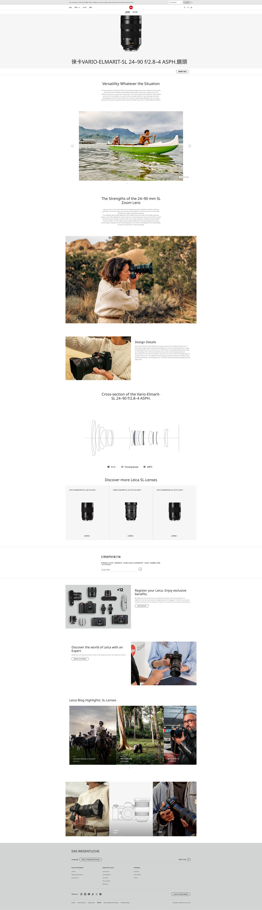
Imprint (73, 902)
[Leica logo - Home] (131, 7)
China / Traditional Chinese (90, 859)
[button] (188, 859)
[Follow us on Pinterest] (100, 894)
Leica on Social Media (181, 894)
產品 (70, 7)
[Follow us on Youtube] (85, 894)
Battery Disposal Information (111, 902)
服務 (90, 7)
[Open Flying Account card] (188, 7)
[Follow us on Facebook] (89, 894)
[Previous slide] (74, 735)
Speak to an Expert (80, 659)
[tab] (127, 183)
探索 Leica (77, 7)
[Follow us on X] (96, 894)
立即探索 (86, 536)
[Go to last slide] (74, 146)
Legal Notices (91, 902)
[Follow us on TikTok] (92, 894)
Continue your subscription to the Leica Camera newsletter (140, 569)
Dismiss (192, 2)
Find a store (191, 7)
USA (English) (173, 2)
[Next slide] (187, 146)
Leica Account (141, 606)
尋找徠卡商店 (182, 72)
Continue (186, 2)
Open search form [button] (184, 7)
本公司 (85, 7)
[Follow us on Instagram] (81, 894)
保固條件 (99, 902)
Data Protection (82, 902)
